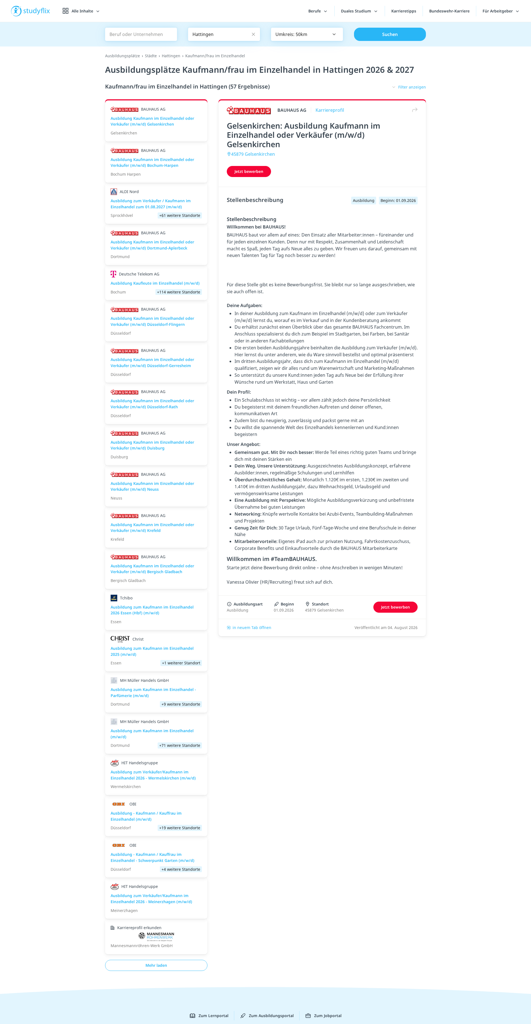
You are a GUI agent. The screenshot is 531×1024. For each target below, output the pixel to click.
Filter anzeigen (412, 87)
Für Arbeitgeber (498, 11)
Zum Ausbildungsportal (271, 1015)
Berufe (315, 11)
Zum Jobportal (328, 1015)
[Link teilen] (413, 110)
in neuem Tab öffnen (252, 627)
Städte (151, 55)
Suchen (390, 34)
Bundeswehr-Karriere (449, 11)
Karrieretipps (403, 11)
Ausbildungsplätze (122, 55)
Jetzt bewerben (249, 171)
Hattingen (171, 55)
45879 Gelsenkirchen (253, 154)
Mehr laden (156, 965)
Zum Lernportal (213, 1015)
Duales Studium (356, 11)
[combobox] (307, 34)
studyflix (37, 10)
